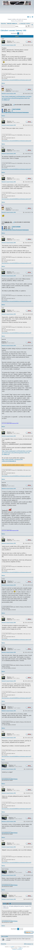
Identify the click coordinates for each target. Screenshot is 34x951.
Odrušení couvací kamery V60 (13, 30)
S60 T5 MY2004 (16, 109)
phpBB (12, 946)
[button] (22, 33)
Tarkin (4, 903)
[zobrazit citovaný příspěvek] (10, 904)
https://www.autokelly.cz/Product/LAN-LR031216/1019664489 (12, 460)
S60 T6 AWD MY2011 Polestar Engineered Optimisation (15, 112)
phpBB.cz (21, 948)
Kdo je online (4, 936)
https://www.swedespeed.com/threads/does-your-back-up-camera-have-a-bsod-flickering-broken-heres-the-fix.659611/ (17, 98)
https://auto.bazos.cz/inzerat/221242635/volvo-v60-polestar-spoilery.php (16, 140)
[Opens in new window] (9, 105)
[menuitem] (29, 17)
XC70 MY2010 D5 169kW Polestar (9, 778)
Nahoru (3, 83)
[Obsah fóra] (17, 11)
